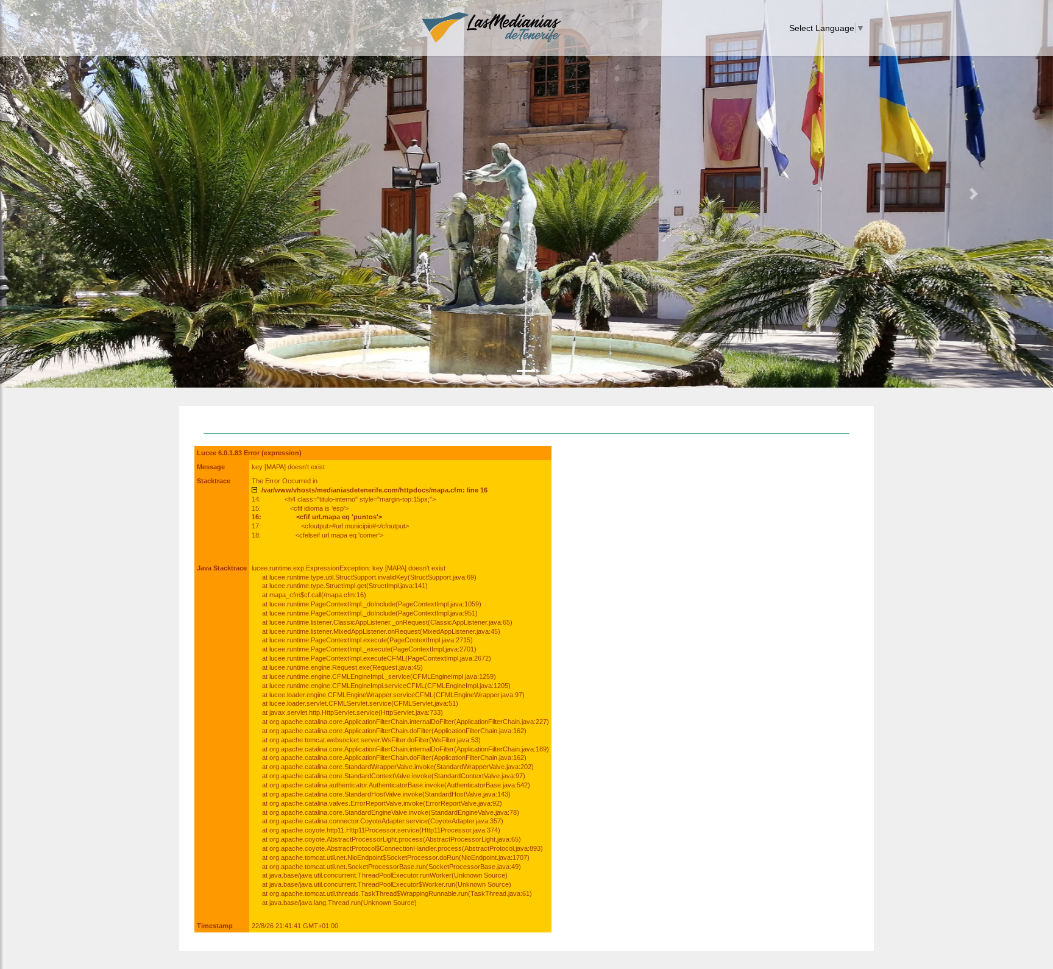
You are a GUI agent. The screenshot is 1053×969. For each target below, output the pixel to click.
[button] (79, 194)
